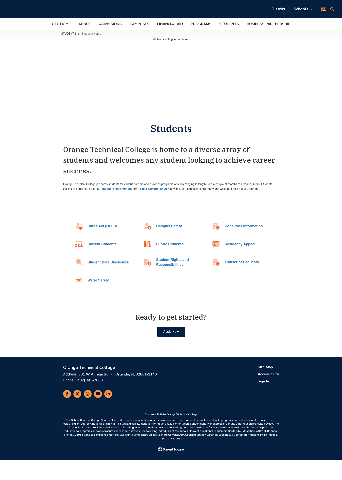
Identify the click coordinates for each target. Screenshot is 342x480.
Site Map (265, 367)
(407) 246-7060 (89, 380)
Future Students (169, 243)
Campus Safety (169, 225)
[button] (303, 9)
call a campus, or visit (154, 189)
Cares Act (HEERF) (103, 225)
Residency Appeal (240, 243)
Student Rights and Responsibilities (172, 262)
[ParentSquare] (171, 449)
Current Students (102, 243)
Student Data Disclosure (108, 262)
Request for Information (116, 189)
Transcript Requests (242, 261)
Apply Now (171, 332)
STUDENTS (68, 33)
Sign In (263, 381)
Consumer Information (244, 225)
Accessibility (268, 374)
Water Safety (98, 280)
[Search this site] (332, 9)
